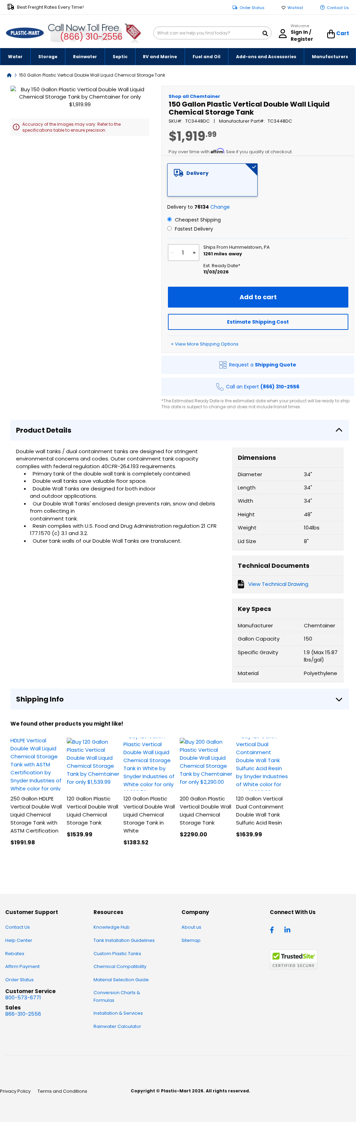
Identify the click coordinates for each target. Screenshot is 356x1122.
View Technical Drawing (278, 584)
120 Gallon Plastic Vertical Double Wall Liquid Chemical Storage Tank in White (149, 814)
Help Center (18, 940)
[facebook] (273, 929)
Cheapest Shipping (197, 219)
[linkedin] (288, 929)
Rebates (14, 953)
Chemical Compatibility (120, 966)
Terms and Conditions (62, 1091)
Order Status (252, 7)
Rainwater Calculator (117, 1026)
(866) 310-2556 (91, 37)
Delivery (197, 173)
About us (191, 927)
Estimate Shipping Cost (258, 321)
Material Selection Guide (121, 979)
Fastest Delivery (193, 228)
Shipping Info (40, 699)
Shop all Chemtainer (194, 96)
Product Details (43, 430)
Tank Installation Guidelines (124, 940)
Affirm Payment (22, 966)
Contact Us (338, 7)
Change (220, 206)
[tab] (212, 179)
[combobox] (212, 32)
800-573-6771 (23, 997)
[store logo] (25, 33)
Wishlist (295, 7)
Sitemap (191, 940)
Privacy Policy (15, 1091)
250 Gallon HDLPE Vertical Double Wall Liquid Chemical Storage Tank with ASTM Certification (36, 814)
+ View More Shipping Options (204, 344)
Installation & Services (118, 1013)
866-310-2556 (23, 1013)
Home (9, 74)
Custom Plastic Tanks (117, 953)
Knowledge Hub (112, 927)
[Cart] (331, 34)
